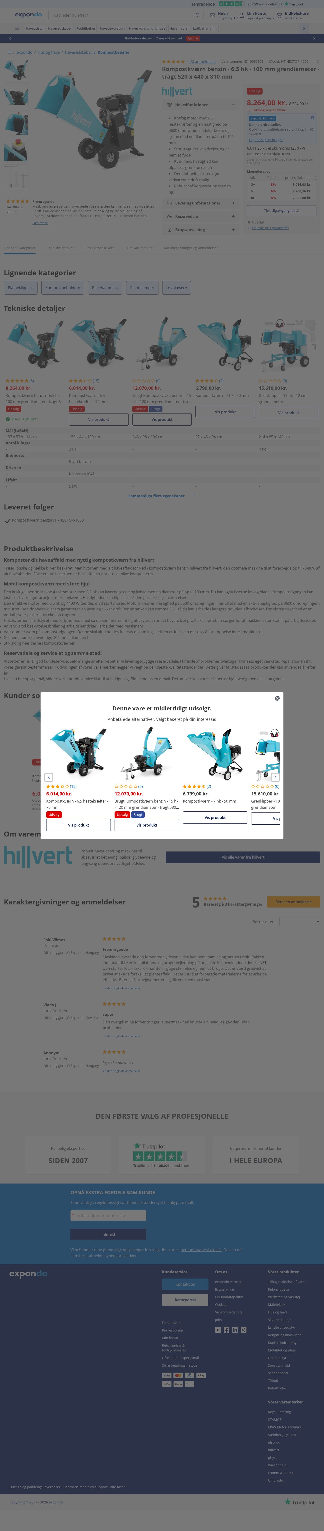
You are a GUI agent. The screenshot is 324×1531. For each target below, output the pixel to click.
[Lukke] (277, 698)
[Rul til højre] (275, 777)
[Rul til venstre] (48, 777)
